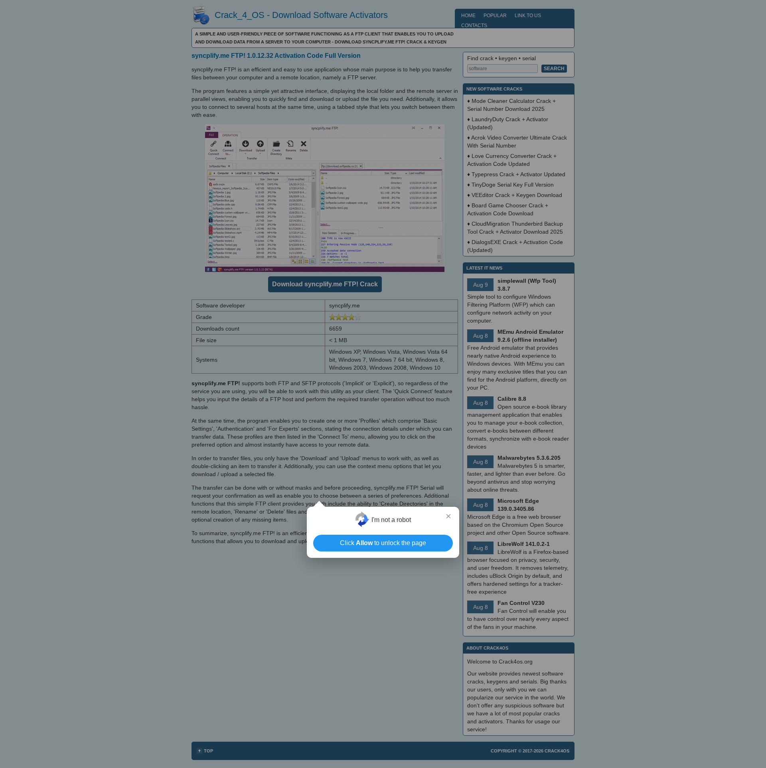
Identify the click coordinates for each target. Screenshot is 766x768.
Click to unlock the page (383, 543)
